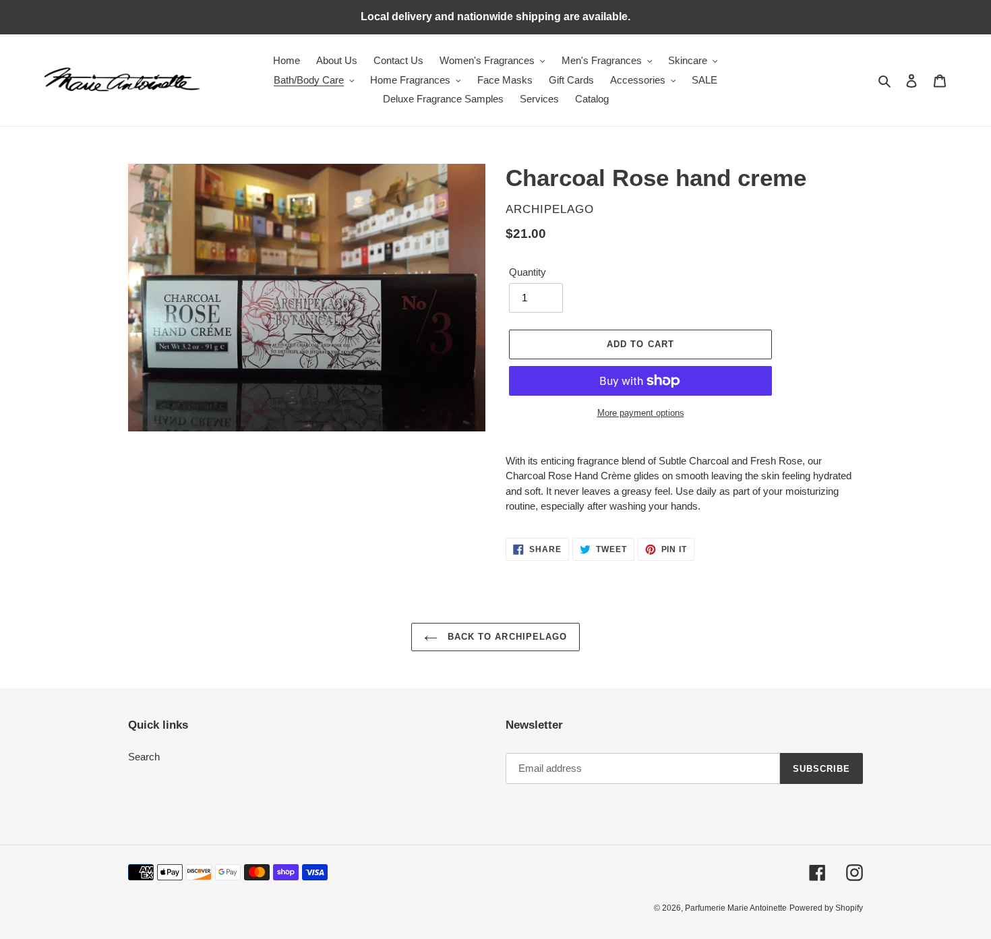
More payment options (640, 413)
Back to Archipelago (505, 637)
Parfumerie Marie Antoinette (736, 908)
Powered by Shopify (826, 908)
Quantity (527, 272)
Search (144, 756)
